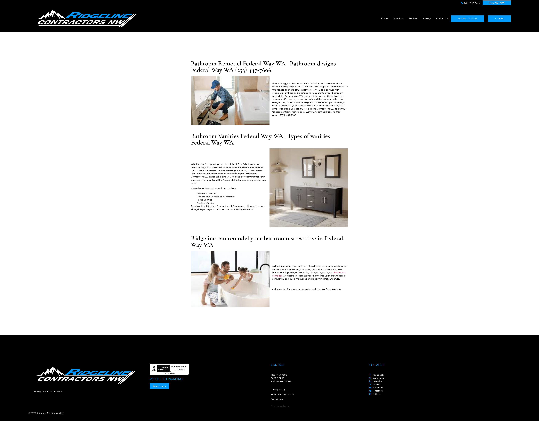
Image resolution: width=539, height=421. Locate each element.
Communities (278, 406)
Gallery (427, 18)
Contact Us (442, 18)
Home (384, 18)
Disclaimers (277, 399)
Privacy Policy (278, 389)
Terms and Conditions (282, 394)
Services (413, 18)
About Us (398, 18)
